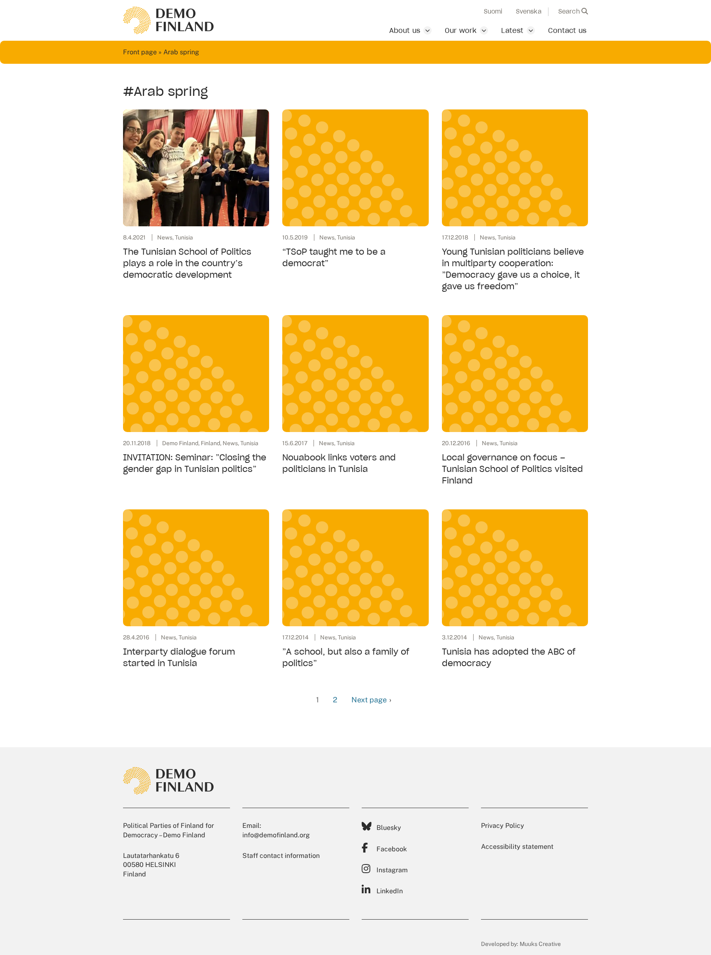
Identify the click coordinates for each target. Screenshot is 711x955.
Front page (140, 52)
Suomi (493, 11)
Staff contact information (281, 856)
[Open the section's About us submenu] (427, 30)
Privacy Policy (502, 826)
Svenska (528, 11)
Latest (512, 30)
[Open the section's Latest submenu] (531, 30)
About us (404, 30)
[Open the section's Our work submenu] (484, 30)
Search (569, 11)
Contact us (567, 30)
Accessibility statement (517, 846)
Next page (369, 699)
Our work (460, 30)
